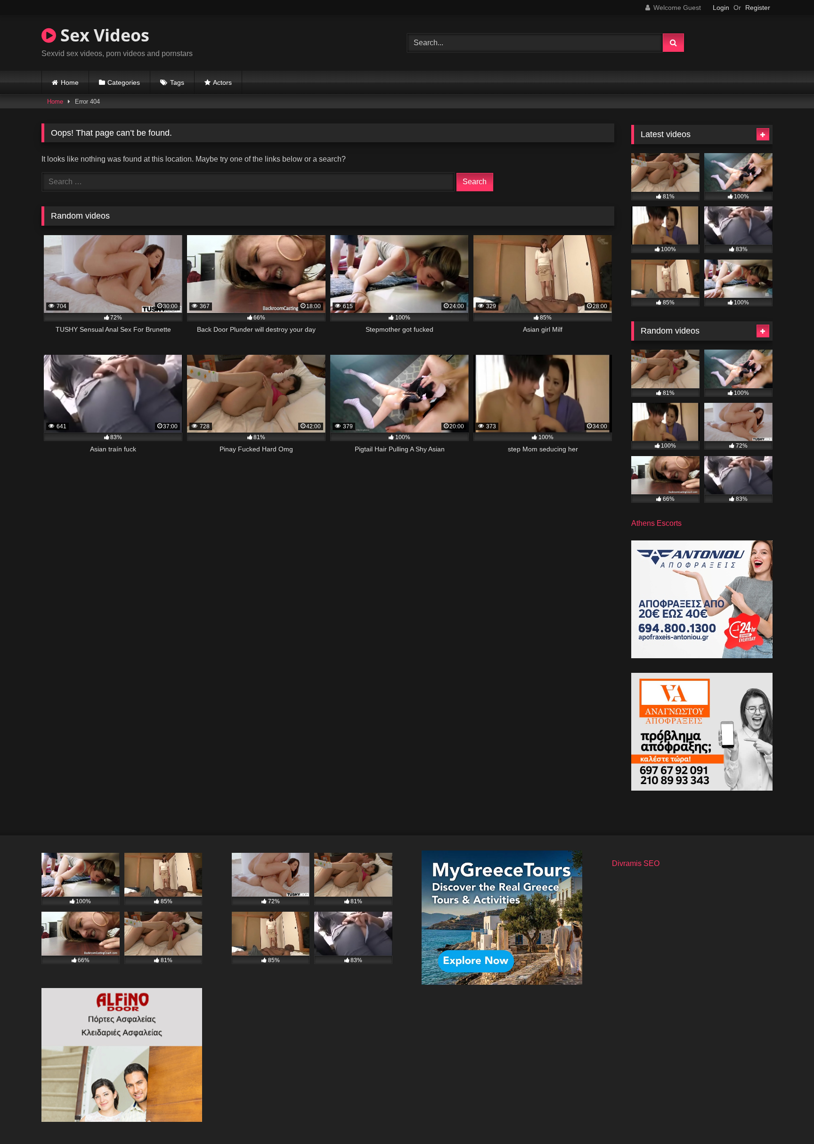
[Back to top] (784, 1116)
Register (757, 7)
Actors (222, 82)
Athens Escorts (656, 523)
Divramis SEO (635, 863)
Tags (177, 82)
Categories (123, 82)
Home (70, 82)
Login (721, 7)
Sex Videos (102, 35)
